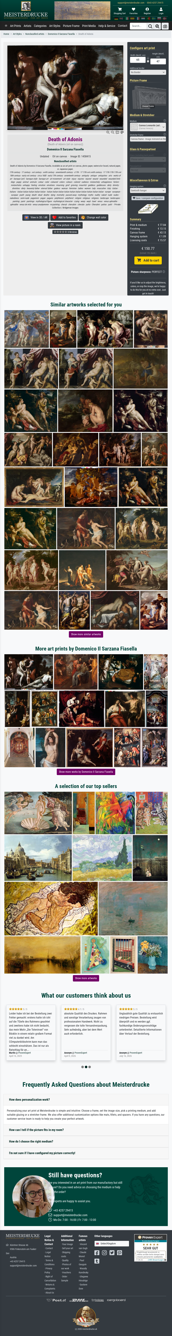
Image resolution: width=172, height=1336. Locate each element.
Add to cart (150, 260)
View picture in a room (67, 225)
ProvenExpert (22, 1052)
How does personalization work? (29, 1100)
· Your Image (67, 1244)
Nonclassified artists (34, 34)
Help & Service (106, 26)
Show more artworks (86, 978)
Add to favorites (66, 217)
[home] (6, 26)
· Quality (65, 1260)
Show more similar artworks (86, 634)
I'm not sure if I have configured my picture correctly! (42, 1153)
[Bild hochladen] (165, 26)
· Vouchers (66, 1272)
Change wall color (95, 217)
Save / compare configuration (149, 198)
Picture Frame (71, 26)
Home (6, 34)
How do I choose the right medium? (31, 1141)
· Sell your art (67, 1248)
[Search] (150, 26)
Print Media (89, 26)
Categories (40, 26)
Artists (27, 26)
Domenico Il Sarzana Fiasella (61, 34)
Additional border (137, 68)
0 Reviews (72, 232)
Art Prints (15, 26)
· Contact (49, 1248)
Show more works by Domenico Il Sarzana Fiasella (86, 771)
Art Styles (54, 26)
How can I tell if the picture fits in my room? (36, 1130)
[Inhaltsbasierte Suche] (157, 26)
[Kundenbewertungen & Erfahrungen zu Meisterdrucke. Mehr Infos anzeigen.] (150, 1247)
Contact (122, 25)
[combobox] (148, 72)
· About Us (49, 1292)
